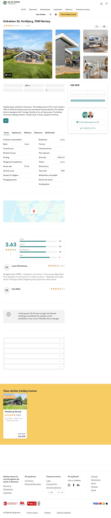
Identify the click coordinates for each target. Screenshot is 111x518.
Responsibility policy (33, 484)
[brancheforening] (10, 505)
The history (29, 481)
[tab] (7, 408)
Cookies (47, 512)
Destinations (45, 9)
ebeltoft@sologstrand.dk (89, 122)
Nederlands (95, 480)
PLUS (23, 9)
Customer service (83, 9)
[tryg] (32, 505)
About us (68, 9)
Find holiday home (68, 14)
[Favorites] (106, 3)
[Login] (101, 3)
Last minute (40, 14)
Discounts (33, 9)
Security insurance (53, 488)
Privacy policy (32, 512)
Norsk (93, 483)
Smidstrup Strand (13, 411)
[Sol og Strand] (11, 3)
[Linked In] (78, 485)
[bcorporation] (39, 505)
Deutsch (94, 477)
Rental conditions (64, 512)
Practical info (51, 484)
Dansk (93, 490)
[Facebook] (73, 485)
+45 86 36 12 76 (88, 128)
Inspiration (58, 9)
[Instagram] (69, 485)
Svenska (94, 487)
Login (48, 481)
